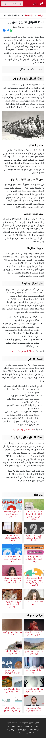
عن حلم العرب (34, 729)
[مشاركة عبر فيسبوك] (4, 30)
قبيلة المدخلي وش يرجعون (22, 351)
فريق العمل (21, 729)
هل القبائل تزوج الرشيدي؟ (22, 430)
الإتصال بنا (10, 729)
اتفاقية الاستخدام (15, 726)
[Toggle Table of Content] (39, 69)
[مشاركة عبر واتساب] (11, 30)
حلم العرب (38, 3)
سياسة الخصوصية (31, 726)
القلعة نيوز (29, 732)
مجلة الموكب (17, 732)
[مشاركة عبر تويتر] (7, 30)
